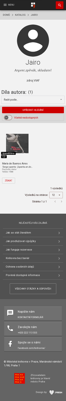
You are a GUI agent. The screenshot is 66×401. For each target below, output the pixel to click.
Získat (8, 180)
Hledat (58, 5)
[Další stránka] (61, 201)
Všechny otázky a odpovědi (33, 288)
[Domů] (33, 5)
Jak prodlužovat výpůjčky (21, 241)
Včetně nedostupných (26, 117)
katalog (20, 14)
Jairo (34, 14)
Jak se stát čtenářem (18, 232)
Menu (8, 5)
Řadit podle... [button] (11, 99)
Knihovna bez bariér (17, 258)
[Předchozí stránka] (55, 201)
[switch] (8, 117)
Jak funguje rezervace (19, 249)
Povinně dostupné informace (23, 275)
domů (6, 14)
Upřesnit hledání (33, 110)
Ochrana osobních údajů (20, 266)
